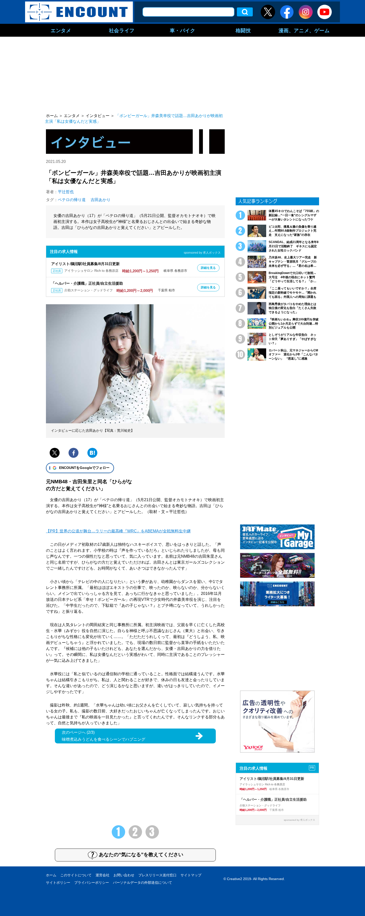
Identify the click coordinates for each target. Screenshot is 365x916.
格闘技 (243, 30)
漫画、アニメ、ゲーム (304, 30)
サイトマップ (191, 875)
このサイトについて (76, 875)
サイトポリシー (58, 882)
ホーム (51, 875)
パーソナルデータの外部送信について (142, 882)
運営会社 (103, 875)
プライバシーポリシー (91, 882)
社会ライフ (122, 30)
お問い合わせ (123, 875)
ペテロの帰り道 (72, 200)
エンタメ (61, 30)
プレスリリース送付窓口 (157, 875)
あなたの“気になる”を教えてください (141, 854)
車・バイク (182, 30)
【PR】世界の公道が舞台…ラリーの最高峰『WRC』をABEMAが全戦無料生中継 (118, 531)
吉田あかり (100, 200)
